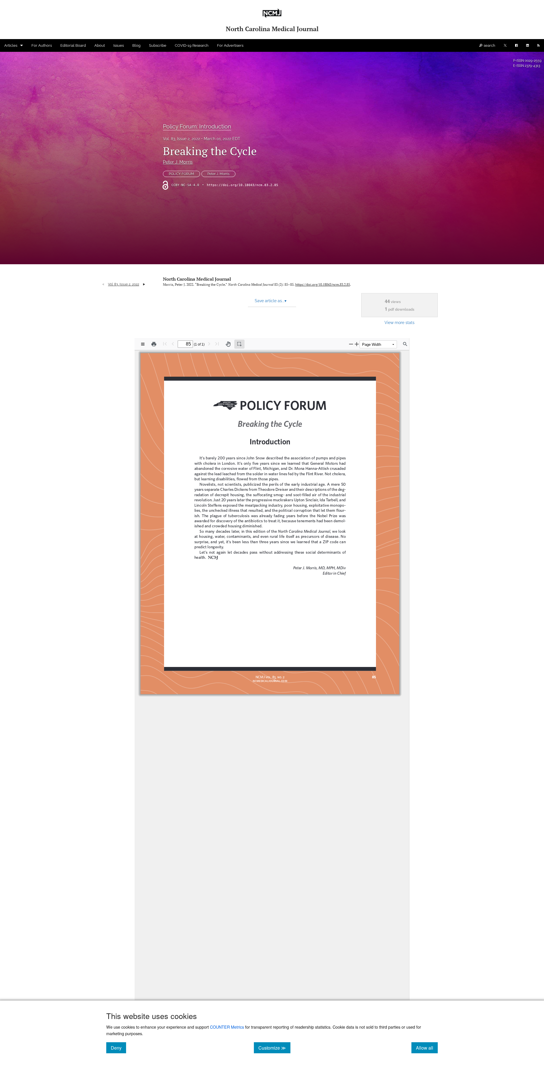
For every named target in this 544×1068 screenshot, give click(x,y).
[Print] (154, 344)
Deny (118, 1047)
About (99, 45)
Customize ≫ (274, 1047)
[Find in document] (405, 344)
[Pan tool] (228, 344)
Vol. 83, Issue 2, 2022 (181, 139)
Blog (136, 45)
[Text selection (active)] (239, 344)
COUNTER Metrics (227, 1027)
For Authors (41, 45)
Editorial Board (73, 45)
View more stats (399, 322)
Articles (10, 45)
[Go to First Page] (165, 343)
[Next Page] (209, 343)
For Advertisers (230, 45)
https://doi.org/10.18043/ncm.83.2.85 (242, 185)
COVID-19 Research (192, 45)
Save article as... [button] (270, 301)
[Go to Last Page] (217, 343)
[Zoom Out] (351, 344)
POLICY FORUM (181, 174)
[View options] (143, 344)
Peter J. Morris (178, 162)
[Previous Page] (172, 343)
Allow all (427, 1047)
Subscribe (157, 45)
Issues (118, 45)
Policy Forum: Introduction (197, 126)
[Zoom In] (356, 344)
